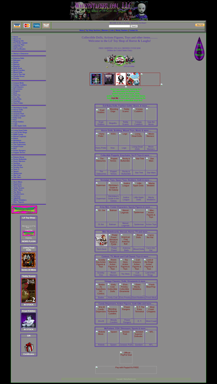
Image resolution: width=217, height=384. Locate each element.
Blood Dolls (17, 72)
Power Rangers (19, 150)
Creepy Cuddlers (20, 85)
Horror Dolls (18, 110)
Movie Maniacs (19, 142)
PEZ (15, 148)
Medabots (17, 140)
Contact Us (133, 30)
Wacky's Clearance (20, 54)
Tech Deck (17, 186)
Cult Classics (18, 87)
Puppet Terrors (19, 152)
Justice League (19, 116)
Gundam (16, 101)
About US (17, 39)
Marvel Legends (19, 136)
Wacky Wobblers (19, 200)
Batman (16, 64)
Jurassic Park (18, 114)
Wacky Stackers (122, 30)
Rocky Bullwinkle (19, 159)
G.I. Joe (16, 97)
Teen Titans (17, 190)
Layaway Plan (18, 45)
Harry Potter (18, 103)
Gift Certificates (19, 49)
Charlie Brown (18, 76)
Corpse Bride (18, 83)
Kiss (15, 120)
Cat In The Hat (19, 74)
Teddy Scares (18, 188)
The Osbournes (19, 144)
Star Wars (17, 177)
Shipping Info (18, 41)
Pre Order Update (20, 43)
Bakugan (16, 60)
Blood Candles (19, 70)
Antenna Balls (18, 58)
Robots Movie (18, 157)
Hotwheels (17, 112)
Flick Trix (16, 95)
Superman (17, 184)
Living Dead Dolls (20, 130)
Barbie (15, 62)
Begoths (16, 66)
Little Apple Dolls (19, 126)
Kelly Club (17, 118)
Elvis (15, 93)
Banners (105, 30)
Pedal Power (18, 146)
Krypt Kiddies (18, 122)
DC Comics (17, 89)
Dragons (16, 91)
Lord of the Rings (20, 132)
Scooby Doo (18, 167)
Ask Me (115, 98)
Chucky (16, 78)
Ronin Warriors (19, 161)
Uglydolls (16, 198)
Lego (15, 124)
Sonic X (16, 169)
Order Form (18, 47)
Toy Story (17, 192)
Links (112, 30)
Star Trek (17, 175)
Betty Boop (17, 68)
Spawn (16, 171)
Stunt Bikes (17, 182)
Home (15, 37)
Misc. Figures (18, 202)
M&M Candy (18, 134)
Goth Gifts (17, 99)
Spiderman (17, 173)
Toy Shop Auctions (93, 30)
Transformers (18, 194)
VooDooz (16, 196)
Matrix (15, 138)
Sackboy (16, 163)
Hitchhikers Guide (20, 108)
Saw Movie (17, 165)
